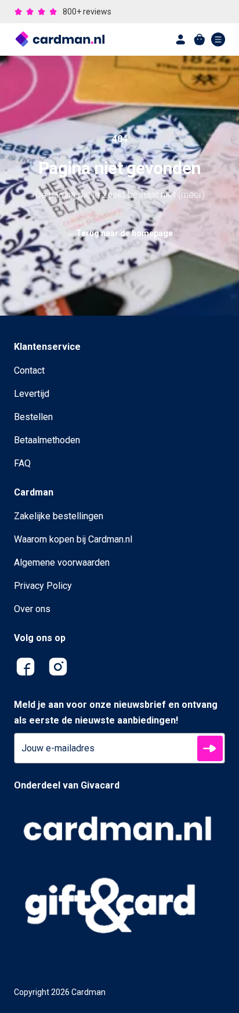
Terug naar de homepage (119, 233)
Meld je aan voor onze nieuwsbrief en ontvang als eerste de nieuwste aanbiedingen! (116, 712)
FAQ (22, 463)
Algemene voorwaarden (62, 562)
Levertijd (31, 393)
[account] (181, 39)
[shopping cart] (200, 39)
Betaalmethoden (47, 440)
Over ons (32, 608)
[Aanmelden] (210, 748)
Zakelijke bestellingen (58, 516)
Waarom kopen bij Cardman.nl (73, 539)
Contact (29, 370)
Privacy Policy (43, 585)
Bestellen (33, 416)
